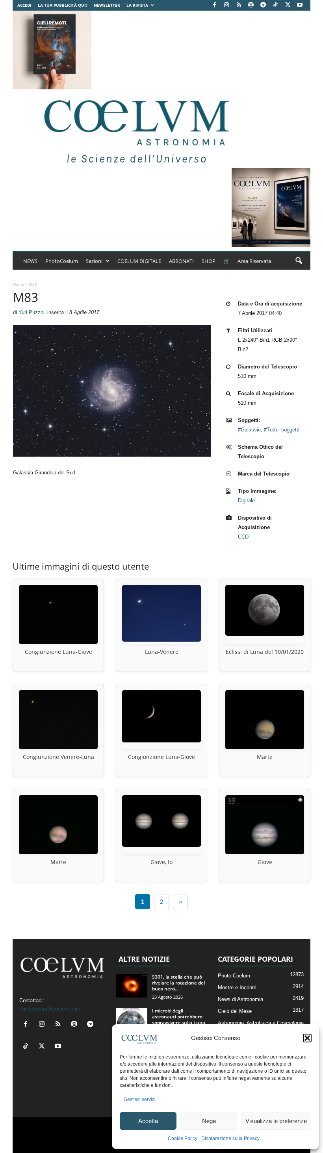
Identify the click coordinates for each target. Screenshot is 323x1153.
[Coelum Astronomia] (135, 128)
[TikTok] (275, 5)
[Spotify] (251, 5)
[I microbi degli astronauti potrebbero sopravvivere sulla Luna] (131, 1019)
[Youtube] (299, 5)
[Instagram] (226, 5)
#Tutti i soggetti (281, 430)
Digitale (246, 500)
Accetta (148, 1121)
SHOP (208, 261)
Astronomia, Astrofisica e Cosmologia (261, 1023)
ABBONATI (181, 261)
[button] (307, 1038)
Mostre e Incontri (237, 987)
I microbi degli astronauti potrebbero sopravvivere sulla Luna (178, 1016)
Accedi (24, 5)
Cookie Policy (182, 1138)
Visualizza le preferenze (276, 1121)
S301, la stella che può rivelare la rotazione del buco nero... (178, 982)
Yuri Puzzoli (32, 312)
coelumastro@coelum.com (49, 1009)
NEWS (30, 261)
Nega (209, 1121)
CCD (243, 537)
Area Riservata (254, 261)
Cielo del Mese (235, 1011)
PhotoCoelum (61, 261)
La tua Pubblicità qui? (62, 5)
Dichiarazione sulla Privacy (230, 1138)
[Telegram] (263, 5)
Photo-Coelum (234, 976)
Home (18, 284)
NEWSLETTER (107, 5)
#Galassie (249, 430)
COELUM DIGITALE (139, 261)
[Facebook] (214, 5)
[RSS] (238, 5)
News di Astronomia (240, 999)
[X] (287, 5)
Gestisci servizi (140, 1099)
